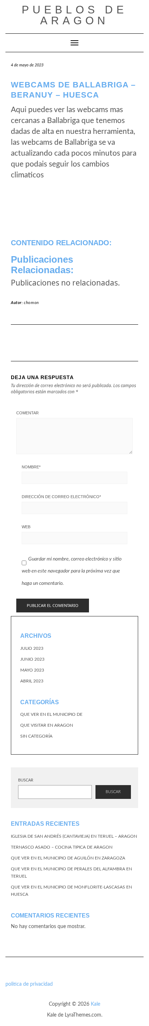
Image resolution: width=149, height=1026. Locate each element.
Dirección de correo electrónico (61, 496)
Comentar (27, 413)
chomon (31, 303)
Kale (95, 1004)
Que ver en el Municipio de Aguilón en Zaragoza (68, 858)
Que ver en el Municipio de (51, 714)
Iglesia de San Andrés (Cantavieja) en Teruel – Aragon (74, 836)
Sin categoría (36, 736)
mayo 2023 (32, 670)
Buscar (25, 780)
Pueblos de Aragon (74, 15)
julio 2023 (31, 648)
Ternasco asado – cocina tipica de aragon (61, 847)
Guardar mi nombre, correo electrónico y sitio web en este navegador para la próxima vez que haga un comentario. (72, 571)
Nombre (31, 467)
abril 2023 (31, 681)
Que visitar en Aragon (46, 725)
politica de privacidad (29, 984)
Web (26, 527)
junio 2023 (32, 659)
